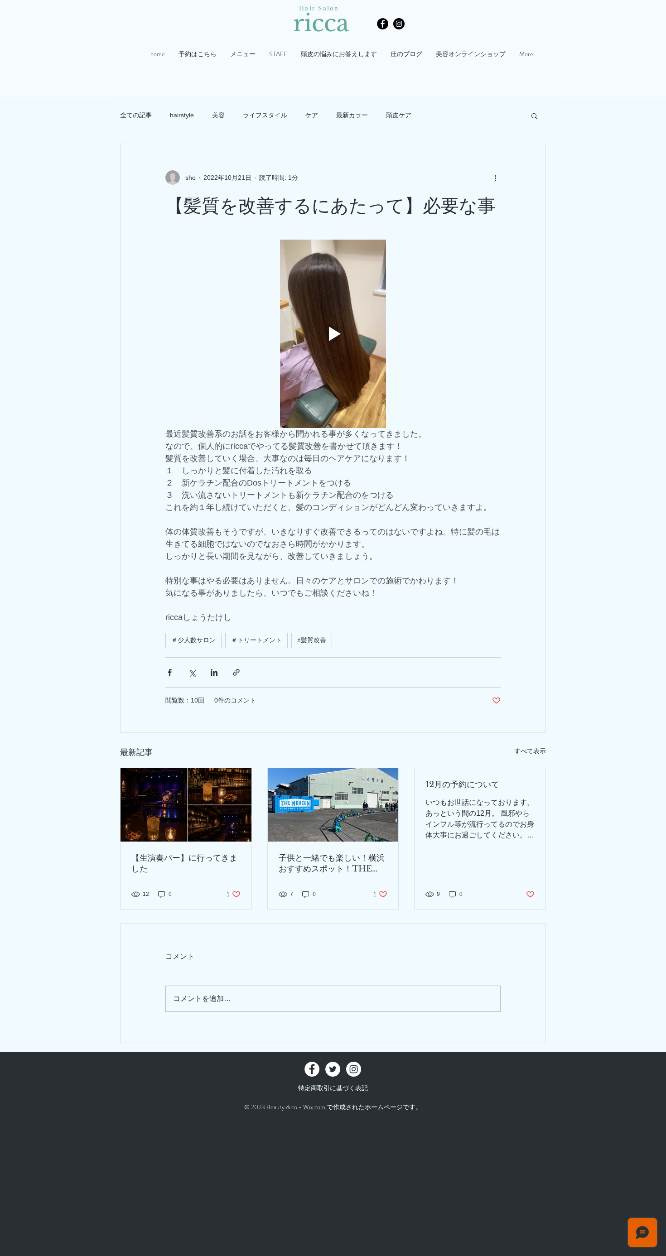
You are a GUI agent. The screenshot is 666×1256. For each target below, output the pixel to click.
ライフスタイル (265, 115)
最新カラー (352, 115)
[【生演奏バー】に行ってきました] (186, 805)
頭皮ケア (398, 115)
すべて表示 (530, 751)
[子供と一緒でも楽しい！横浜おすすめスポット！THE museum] (333, 805)
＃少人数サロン (193, 640)
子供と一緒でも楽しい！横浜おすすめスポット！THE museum (332, 863)
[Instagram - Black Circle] (399, 23)
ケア (311, 115)
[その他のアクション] (495, 177)
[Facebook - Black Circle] (382, 23)
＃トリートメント (256, 640)
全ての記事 (136, 115)
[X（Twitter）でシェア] (192, 672)
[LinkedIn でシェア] (214, 672)
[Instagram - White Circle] (353, 1069)
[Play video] (333, 334)
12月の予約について (462, 784)
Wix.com (315, 1107)
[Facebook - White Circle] (311, 1069)
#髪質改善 (311, 640)
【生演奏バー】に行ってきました (184, 863)
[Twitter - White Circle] (332, 1069)
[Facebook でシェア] (169, 672)
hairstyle (182, 115)
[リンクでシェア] (236, 672)
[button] (534, 115)
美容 (218, 115)
